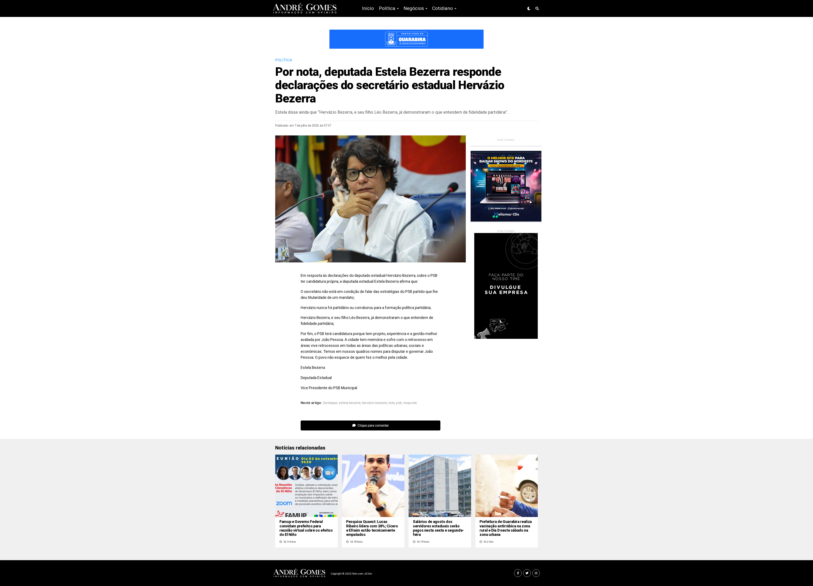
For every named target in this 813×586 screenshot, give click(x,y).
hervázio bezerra (374, 403)
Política (387, 8)
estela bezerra (349, 403)
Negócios (414, 8)
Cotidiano (442, 8)
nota (391, 403)
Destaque (330, 403)
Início (368, 8)
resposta (410, 403)
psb (399, 403)
